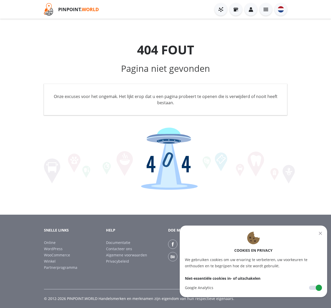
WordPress (53, 248)
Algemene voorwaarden (126, 255)
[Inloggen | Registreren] (251, 9)
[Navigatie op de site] (266, 9)
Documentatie (118, 242)
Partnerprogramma (60, 267)
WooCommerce (57, 255)
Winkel (50, 261)
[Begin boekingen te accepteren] (221, 9)
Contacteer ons (119, 248)
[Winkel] (236, 9)
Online (50, 242)
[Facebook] (172, 244)
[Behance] (172, 256)
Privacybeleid (117, 261)
